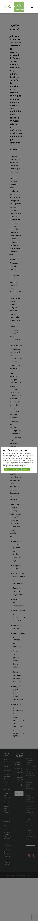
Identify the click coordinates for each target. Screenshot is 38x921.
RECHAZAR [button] (25, 469)
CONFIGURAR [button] (16, 469)
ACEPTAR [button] (7, 469)
